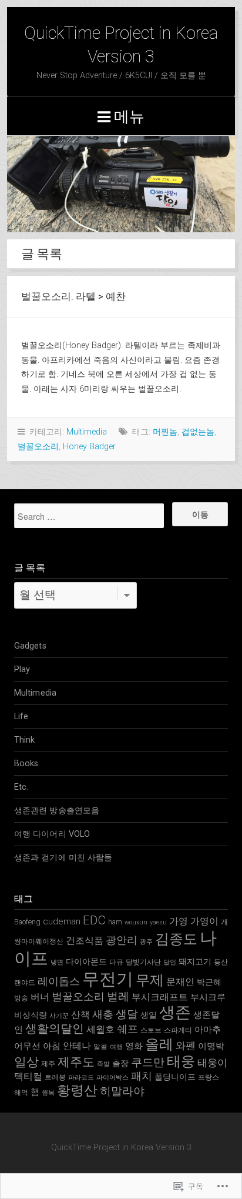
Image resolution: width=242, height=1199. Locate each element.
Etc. (21, 787)
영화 (134, 1046)
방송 (21, 997)
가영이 (204, 921)
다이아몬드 (86, 961)
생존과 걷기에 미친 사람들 (63, 858)
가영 (178, 921)
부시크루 (208, 997)
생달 (127, 1014)
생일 (148, 1015)
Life (21, 717)
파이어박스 (112, 1077)
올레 (159, 1044)
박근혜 (209, 982)
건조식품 (84, 940)
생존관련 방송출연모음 (56, 811)
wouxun (136, 922)
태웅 (181, 1061)
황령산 (77, 1090)
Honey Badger (89, 447)
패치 (141, 1076)
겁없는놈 (198, 432)
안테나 (77, 1045)
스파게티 (178, 1030)
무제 (150, 980)
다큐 (116, 961)
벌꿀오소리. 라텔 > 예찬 (73, 296)
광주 (146, 942)
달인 (169, 962)
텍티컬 (28, 1076)
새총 (102, 1014)
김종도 (176, 939)
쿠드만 (147, 1062)
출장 (120, 1063)
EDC (94, 920)
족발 (103, 1064)
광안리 (121, 940)
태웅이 (212, 1062)
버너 (40, 997)
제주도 (76, 1062)
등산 (221, 961)
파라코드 (81, 1077)
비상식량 (30, 1015)
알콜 (100, 1046)
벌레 (118, 996)
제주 (48, 1063)
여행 (116, 1047)
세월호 (100, 1029)
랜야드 (24, 982)
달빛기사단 (143, 961)
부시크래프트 (160, 997)
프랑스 (208, 1077)
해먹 (21, 1092)
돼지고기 (195, 961)
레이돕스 (59, 981)
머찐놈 (165, 432)
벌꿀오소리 (38, 447)
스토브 (151, 1030)
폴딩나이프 (175, 1076)
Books (26, 764)
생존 (175, 1012)
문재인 (180, 981)
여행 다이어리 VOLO (52, 834)
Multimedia (86, 432)
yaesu (158, 922)
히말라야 (122, 1091)
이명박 (211, 1046)
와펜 (186, 1045)
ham (115, 921)
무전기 (107, 979)
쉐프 (127, 1029)
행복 (48, 1093)
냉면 (57, 962)
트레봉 (55, 1077)
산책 (80, 1014)
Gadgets (30, 646)
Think (24, 740)
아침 (51, 1046)
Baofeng (27, 921)
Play (22, 669)
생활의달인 (54, 1029)
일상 (26, 1061)
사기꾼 (59, 1016)
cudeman (61, 921)
